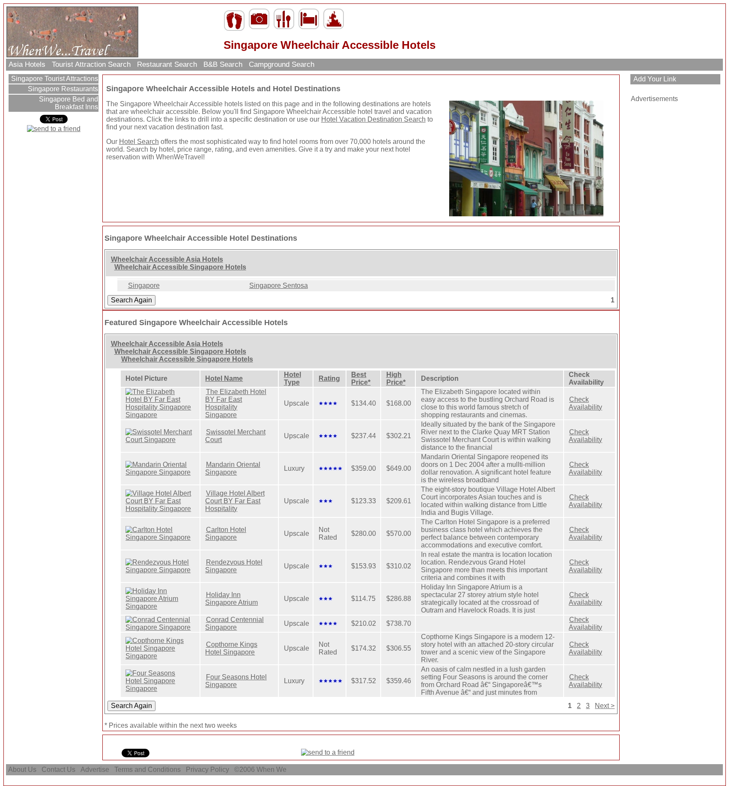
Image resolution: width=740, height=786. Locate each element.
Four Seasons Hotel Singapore (236, 680)
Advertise (95, 769)
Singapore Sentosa (278, 285)
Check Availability (585, 403)
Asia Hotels (27, 64)
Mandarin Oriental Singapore (232, 468)
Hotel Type (292, 378)
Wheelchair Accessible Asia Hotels (167, 259)
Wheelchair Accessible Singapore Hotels (180, 267)
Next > (605, 705)
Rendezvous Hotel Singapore (234, 566)
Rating (329, 378)
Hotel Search (139, 141)
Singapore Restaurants (62, 89)
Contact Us (58, 769)
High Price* (396, 378)
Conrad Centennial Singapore (234, 623)
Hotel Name (224, 378)
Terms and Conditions (147, 769)
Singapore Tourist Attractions (53, 78)
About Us (22, 769)
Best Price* (360, 378)
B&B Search (223, 64)
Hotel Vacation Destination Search (373, 119)
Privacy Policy (207, 769)
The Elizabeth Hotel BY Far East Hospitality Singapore (235, 403)
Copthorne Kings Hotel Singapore (231, 648)
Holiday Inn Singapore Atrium (231, 598)
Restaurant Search (167, 64)
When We (272, 769)
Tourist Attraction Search (91, 64)
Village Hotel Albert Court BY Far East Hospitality (235, 501)
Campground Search (281, 64)
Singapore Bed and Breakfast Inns (67, 103)
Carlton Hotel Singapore (225, 533)
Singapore (144, 285)
